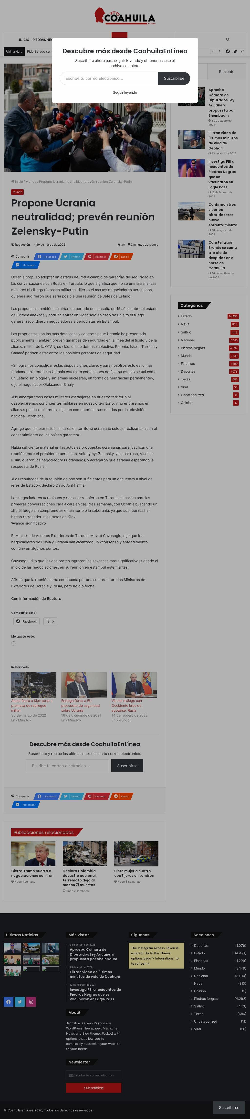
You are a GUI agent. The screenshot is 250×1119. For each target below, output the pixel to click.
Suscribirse (174, 78)
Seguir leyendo (125, 92)
